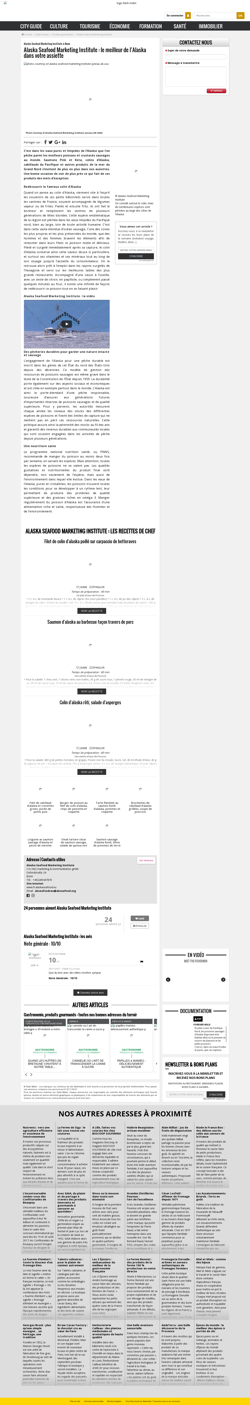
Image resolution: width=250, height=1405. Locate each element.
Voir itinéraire (146, 860)
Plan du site (75, 1401)
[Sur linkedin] (64, 142)
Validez (218, 90)
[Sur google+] (57, 142)
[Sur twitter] (50, 142)
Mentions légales (114, 1401)
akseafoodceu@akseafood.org (55, 891)
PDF (199, 1018)
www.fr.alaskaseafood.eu (41, 887)
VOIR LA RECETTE (91, 611)
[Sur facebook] (45, 142)
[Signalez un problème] (141, 962)
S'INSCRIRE (216, 1094)
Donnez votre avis (92, 992)
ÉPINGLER (98, 587)
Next (223, 979)
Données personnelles (93, 1401)
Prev (168, 979)
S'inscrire (136, 256)
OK (240, 15)
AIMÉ (141, 918)
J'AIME (83, 587)
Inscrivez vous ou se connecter (167, 1401)
